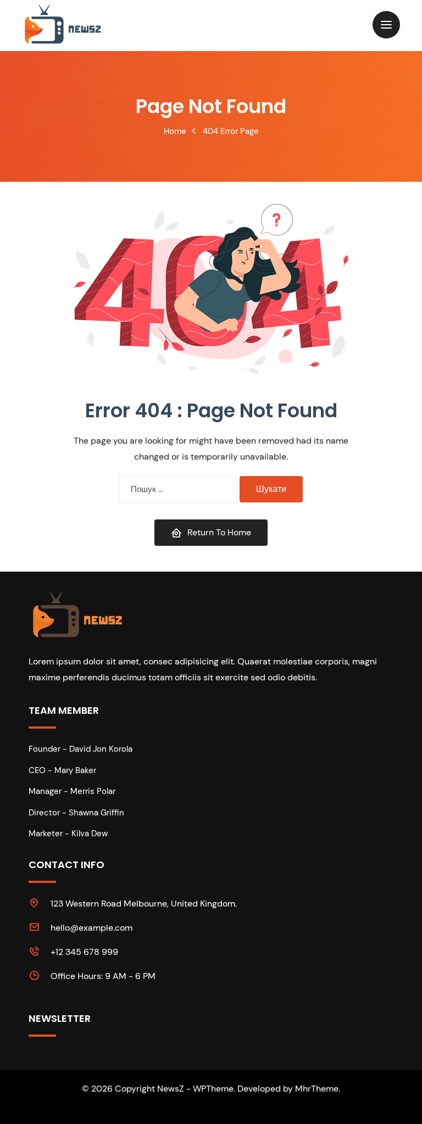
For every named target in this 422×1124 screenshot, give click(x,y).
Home (175, 131)
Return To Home (219, 532)
